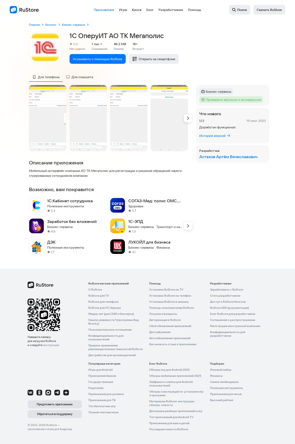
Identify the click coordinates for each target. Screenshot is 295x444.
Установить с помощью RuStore (97, 59)
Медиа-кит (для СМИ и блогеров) (111, 314)
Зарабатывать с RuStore (226, 289)
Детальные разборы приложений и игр (175, 411)
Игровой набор (220, 370)
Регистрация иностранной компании (235, 326)
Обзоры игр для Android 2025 (169, 370)
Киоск (137, 10)
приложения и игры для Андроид (50, 429)
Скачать (269, 10)
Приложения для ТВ (102, 400)
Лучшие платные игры (103, 412)
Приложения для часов (226, 394)
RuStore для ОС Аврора (104, 308)
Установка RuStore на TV (166, 289)
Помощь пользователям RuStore (171, 308)
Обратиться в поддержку (54, 414)
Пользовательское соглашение (110, 329)
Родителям (95, 388)
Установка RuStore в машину (169, 301)
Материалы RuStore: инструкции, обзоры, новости (172, 403)
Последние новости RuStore (168, 429)
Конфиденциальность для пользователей (105, 337)
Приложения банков (102, 376)
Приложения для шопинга (106, 394)
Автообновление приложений (170, 338)
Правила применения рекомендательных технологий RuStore (115, 347)
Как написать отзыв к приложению (172, 344)
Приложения (104, 10)
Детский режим (160, 332)
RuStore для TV (98, 295)
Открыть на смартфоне (157, 59)
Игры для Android (100, 370)
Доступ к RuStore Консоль (228, 301)
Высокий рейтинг (222, 400)
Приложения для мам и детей (169, 423)
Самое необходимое (224, 382)
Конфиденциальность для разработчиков (227, 334)
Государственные (100, 382)
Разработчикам (171, 10)
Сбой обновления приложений (170, 326)
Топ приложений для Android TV (171, 417)
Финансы (216, 376)
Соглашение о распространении (232, 320)
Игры (123, 10)
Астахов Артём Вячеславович (228, 156)
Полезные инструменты (226, 388)
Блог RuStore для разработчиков (232, 314)
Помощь (194, 10)
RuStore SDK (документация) (229, 308)
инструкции (51, 345)
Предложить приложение (55, 404)
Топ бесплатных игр (102, 406)
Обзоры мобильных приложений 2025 (175, 376)
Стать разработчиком (225, 295)
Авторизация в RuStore (165, 320)
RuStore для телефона (103, 301)
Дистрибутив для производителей (112, 355)
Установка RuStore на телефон (170, 295)
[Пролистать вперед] (188, 118)
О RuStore (95, 289)
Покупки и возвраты (163, 314)
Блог (150, 10)
